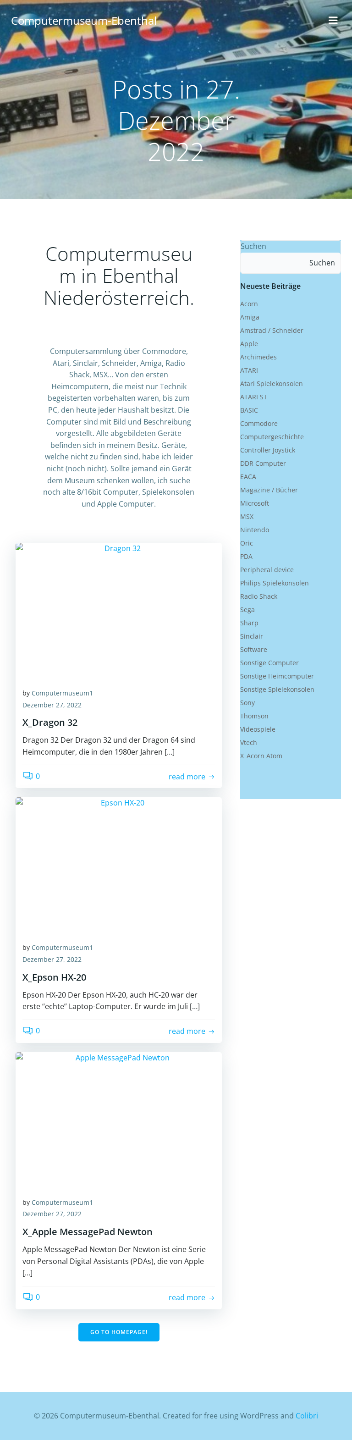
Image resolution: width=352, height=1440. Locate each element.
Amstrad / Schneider (271, 330)
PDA (246, 556)
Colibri (307, 1416)
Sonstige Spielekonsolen (277, 689)
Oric (246, 543)
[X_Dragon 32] (119, 611)
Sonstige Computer (269, 662)
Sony (247, 702)
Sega (247, 609)
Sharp (249, 622)
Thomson (254, 716)
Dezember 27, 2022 (52, 705)
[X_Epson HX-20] (119, 866)
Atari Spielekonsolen (271, 383)
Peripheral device (267, 569)
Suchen (253, 246)
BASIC (249, 410)
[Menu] (333, 20)
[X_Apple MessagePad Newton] (119, 1120)
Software (253, 649)
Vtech (248, 742)
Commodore (259, 423)
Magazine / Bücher (269, 490)
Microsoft (254, 503)
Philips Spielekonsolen (274, 583)
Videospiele (257, 729)
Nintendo (254, 529)
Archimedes (258, 357)
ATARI (249, 370)
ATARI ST (253, 396)
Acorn (249, 303)
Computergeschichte (272, 436)
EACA (248, 476)
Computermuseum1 (62, 693)
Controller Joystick (267, 450)
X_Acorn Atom (261, 755)
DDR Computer (263, 463)
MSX (246, 516)
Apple (249, 343)
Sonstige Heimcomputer (277, 676)
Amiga (249, 317)
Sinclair (251, 636)
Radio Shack (258, 596)
